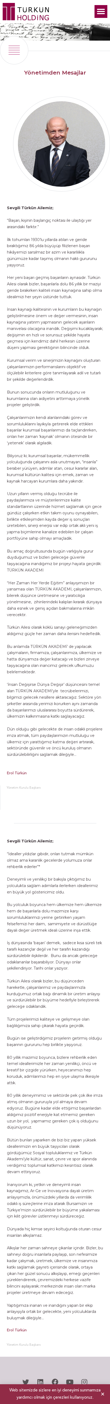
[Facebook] (55, 1382)
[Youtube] (69, 1382)
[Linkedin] (40, 1382)
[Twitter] (25, 1382)
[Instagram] (84, 1382)
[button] (101, 11)
